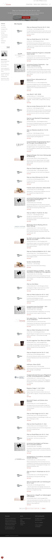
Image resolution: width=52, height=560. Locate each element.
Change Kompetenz (4, 35)
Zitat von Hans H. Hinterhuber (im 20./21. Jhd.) (38, 472)
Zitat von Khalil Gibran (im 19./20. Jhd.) (26, 10)
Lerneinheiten (3, 27)
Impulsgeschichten (4, 29)
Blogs (41, 67)
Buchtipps (2, 33)
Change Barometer (4, 37)
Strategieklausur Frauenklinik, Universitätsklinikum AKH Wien (39, 457)
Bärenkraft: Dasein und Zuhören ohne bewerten (37, 401)
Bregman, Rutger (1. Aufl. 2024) (36, 388)
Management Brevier (40, 29)
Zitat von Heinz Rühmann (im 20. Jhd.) (37, 177)
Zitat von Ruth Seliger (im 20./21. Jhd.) (37, 414)
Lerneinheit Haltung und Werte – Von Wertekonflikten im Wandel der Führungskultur (39, 271)
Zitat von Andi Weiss (32, 284)
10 (38, 508)
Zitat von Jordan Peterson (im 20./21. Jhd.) (38, 106)
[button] (2, 558)
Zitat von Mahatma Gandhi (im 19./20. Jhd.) (37, 130)
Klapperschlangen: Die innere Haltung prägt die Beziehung (39, 155)
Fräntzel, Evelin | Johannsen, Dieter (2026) (38, 188)
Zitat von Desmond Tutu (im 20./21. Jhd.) (38, 27)
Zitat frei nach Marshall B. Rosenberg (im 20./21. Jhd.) (38, 119)
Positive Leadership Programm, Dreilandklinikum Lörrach (5, 70)
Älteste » (44, 508)
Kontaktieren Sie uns (44, 4)
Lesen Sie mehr (26, 18)
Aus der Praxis (3, 31)
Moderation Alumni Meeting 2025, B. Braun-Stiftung (37, 225)
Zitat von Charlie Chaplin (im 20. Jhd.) (37, 168)
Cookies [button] (21, 524)
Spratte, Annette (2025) (33, 262)
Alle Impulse (3, 25)
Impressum (22, 521)
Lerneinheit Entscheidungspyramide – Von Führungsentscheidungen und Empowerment (38, 199)
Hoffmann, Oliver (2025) (33, 364)
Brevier (2, 38)
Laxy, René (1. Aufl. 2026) (34, 94)
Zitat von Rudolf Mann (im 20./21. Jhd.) (38, 434)
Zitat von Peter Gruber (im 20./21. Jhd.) (38, 295)
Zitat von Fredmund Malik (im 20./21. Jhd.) (38, 251)
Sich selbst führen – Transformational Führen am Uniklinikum (39, 319)
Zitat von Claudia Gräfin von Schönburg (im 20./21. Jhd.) (39, 482)
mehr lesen (29, 35)
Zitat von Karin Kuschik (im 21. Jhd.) (37, 424)
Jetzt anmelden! (9, 528)
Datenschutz (22, 523)
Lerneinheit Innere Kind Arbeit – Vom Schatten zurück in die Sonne (37, 307)
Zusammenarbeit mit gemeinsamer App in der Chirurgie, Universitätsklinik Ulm (38, 142)
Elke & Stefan (31, 56)
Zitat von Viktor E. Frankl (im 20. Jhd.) (37, 213)
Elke (29, 29)
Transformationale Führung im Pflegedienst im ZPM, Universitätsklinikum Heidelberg (39, 375)
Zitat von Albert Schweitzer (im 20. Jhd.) (38, 330)
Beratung (35, 4)
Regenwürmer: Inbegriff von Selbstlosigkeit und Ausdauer (39, 495)
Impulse (38, 4)
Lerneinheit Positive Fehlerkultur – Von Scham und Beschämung (5, 75)
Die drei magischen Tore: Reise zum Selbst (38, 340)
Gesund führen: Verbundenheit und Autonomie (36, 80)
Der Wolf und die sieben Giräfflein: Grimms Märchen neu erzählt (38, 238)
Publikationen (3, 40)
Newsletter (3, 42)
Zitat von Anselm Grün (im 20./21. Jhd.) (38, 352)
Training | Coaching (29, 4)
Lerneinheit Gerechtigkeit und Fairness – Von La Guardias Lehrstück (38, 444)
